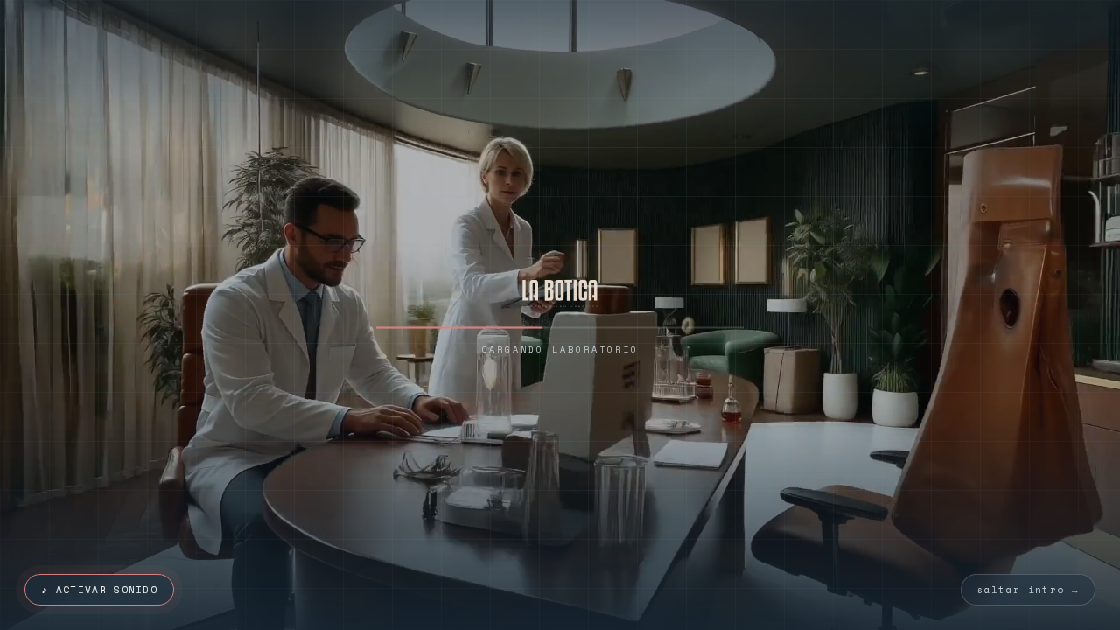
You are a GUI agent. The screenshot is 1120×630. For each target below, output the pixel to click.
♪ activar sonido (99, 590)
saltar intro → (1028, 590)
